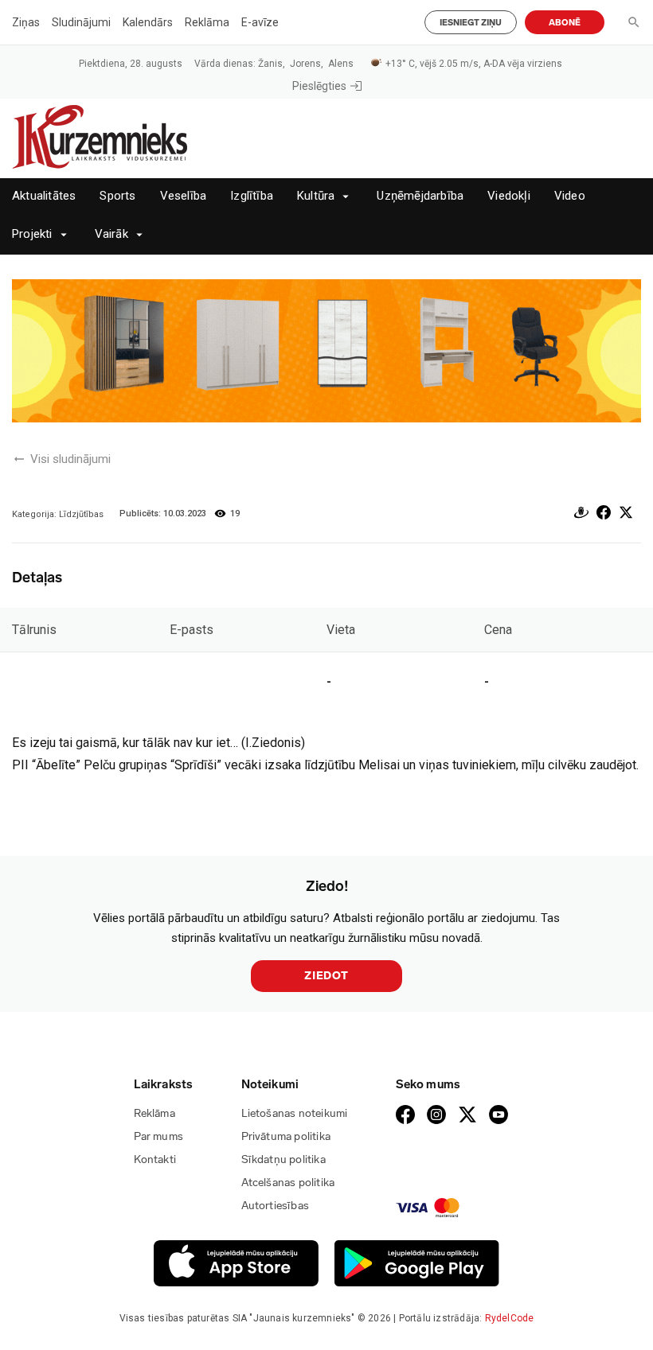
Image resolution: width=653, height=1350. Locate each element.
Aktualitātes (44, 196)
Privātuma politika (286, 1136)
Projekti (32, 234)
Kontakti (155, 1159)
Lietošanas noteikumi (294, 1113)
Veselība (183, 196)
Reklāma (207, 22)
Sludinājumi (81, 22)
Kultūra (315, 196)
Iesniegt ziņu (471, 23)
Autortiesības (275, 1205)
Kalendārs (148, 22)
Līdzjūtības (81, 514)
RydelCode (509, 1318)
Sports (117, 196)
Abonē (565, 23)
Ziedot (326, 975)
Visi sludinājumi (70, 459)
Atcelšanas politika (288, 1182)
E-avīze (260, 22)
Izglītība (251, 196)
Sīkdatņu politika (283, 1159)
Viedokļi (508, 196)
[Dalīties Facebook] (603, 515)
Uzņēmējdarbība (420, 196)
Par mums (159, 1136)
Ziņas (26, 22)
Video (569, 196)
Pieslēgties (319, 86)
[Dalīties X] (626, 515)
